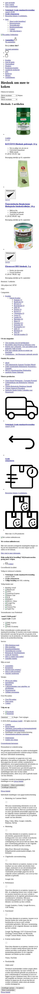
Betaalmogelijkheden (12, 649)
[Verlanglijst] (7, 53)
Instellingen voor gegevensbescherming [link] (18, 732)
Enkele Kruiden (15, 298)
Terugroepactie (10, 690)
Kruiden (8, 296)
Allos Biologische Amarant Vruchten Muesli (20, 365)
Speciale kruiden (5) (21, 334)
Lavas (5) (17, 315)
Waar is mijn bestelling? (18, 21)
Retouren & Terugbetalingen (15, 653)
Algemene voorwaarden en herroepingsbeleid (20, 728)
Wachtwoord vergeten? (13, 669)
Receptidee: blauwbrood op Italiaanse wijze (20, 345)
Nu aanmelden (10, 42)
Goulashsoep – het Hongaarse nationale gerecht (21, 354)
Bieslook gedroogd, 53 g (21, 144)
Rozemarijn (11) (19, 327)
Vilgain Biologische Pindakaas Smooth (18, 386)
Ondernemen (9, 738)
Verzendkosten (15, 25)
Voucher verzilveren (12, 673)
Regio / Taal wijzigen (21, 717)
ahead (7, 363)
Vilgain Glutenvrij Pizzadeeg (15, 388)
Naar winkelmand (11, 6)
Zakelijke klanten (11, 658)
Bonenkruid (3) (19, 306)
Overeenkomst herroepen (9, 743)
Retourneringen (15, 23)
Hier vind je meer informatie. (11, 553)
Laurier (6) (17, 317)
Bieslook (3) (18, 331)
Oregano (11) (18, 323)
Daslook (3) (18, 300)
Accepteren (5, 785)
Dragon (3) (17, 309)
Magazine (8, 684)
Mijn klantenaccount (12, 645)
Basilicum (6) (18, 302)
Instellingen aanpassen (9, 787)
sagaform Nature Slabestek (14, 372)
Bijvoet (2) (17, 304)
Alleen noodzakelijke (17, 785)
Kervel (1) (17, 311)
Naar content (9, 4)
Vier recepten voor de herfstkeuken (17, 343)
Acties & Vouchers (11, 655)
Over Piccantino (10, 699)
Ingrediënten (9, 682)
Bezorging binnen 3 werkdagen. (16, 16)
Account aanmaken (11, 49)
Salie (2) (17, 329)
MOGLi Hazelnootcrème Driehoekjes (18, 370)
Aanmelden (9, 666)
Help (7, 19)
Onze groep (9, 701)
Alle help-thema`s (16, 31)
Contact (12, 29)
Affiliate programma (12, 692)
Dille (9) (17, 307)
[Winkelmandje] (21, 56)
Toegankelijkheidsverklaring (15, 730)
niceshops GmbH (16, 721)
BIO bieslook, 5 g (18, 266)
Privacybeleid (10, 726)
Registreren (9, 668)
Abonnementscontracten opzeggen (17, 734)
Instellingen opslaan (8, 988)
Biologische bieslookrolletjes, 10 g (20, 205)
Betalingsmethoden (16, 27)
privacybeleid (18, 781)
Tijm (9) (16, 332)
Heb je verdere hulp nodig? (14, 656)
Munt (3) (17, 321)
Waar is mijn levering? (12, 671)
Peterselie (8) (18, 325)
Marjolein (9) (18, 319)
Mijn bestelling (10, 647)
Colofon (8, 724)
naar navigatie (10, 3)
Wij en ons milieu (11, 681)
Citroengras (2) (19, 313)
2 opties (8, 138)
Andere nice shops (11, 740)
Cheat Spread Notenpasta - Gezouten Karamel (21, 381)
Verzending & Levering (13, 651)
